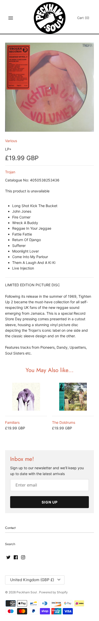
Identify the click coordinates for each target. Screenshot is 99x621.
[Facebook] (16, 557)
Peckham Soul (27, 592)
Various (11, 141)
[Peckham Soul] (49, 18)
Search (10, 544)
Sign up (50, 502)
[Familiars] (26, 397)
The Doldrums (63, 422)
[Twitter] (8, 557)
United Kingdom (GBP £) (32, 579)
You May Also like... (50, 370)
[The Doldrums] (73, 397)
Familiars (12, 422)
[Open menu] (10, 18)
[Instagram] (23, 557)
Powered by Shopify (53, 592)
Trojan (10, 172)
